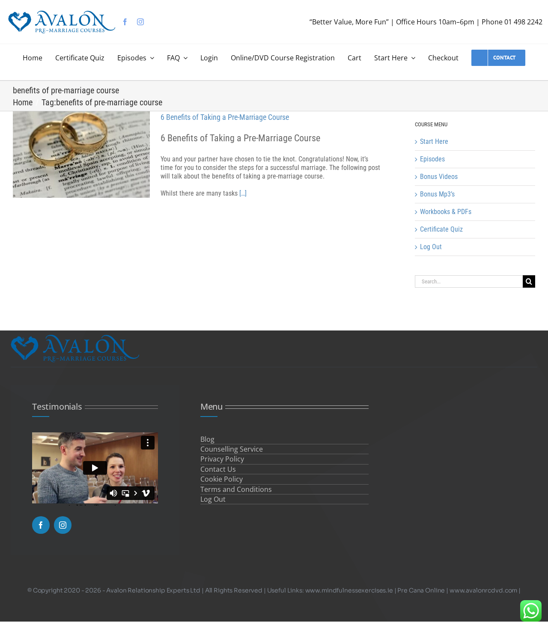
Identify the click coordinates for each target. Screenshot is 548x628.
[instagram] (140, 21)
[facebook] (125, 21)
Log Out (431, 247)
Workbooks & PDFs (445, 212)
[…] (243, 193)
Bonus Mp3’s (437, 194)
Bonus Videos (439, 177)
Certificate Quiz (441, 229)
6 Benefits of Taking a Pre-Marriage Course (225, 117)
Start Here (434, 141)
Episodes (432, 159)
